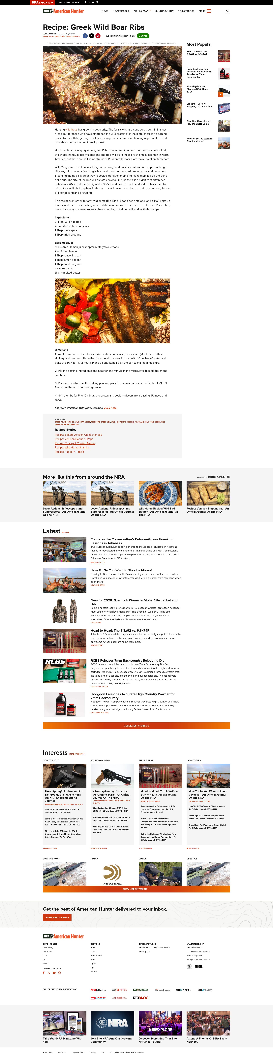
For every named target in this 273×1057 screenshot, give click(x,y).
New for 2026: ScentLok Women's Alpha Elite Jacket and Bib (134, 602)
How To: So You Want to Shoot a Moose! (121, 570)
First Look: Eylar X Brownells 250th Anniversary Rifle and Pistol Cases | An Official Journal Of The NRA (63, 834)
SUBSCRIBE (57, 917)
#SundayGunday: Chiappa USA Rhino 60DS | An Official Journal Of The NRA (111, 794)
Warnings (93, 1052)
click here (110, 408)
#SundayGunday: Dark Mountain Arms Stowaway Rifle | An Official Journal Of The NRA (111, 829)
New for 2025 (49, 848)
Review (99, 645)
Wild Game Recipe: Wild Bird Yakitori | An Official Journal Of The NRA (158, 511)
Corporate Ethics (78, 1052)
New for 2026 (121, 11)
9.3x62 (143, 801)
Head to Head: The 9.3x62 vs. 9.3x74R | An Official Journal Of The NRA (160, 794)
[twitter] (91, 34)
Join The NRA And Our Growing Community (111, 1040)
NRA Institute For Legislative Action (154, 947)
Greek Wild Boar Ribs (64, 422)
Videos (94, 971)
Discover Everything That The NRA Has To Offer (158, 1040)
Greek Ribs (105, 422)
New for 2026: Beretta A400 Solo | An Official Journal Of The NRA (62, 811)
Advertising (48, 947)
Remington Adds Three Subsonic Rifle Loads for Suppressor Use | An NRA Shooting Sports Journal (158, 809)
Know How (193, 801)
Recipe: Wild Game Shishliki (72, 447)
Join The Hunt (51, 858)
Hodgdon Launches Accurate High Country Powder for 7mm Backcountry (133, 696)
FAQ (45, 955)
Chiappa (96, 803)
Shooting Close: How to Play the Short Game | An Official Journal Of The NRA (206, 817)
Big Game (100, 585)
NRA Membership (194, 947)
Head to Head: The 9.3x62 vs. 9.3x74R (120, 630)
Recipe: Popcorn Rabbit (69, 452)
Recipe (63, 424)
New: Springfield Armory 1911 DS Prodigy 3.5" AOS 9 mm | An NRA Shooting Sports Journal (63, 796)
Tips (208, 801)
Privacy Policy (48, 1052)
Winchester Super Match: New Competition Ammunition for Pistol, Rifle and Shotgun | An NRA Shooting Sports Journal (159, 823)
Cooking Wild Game (135, 422)
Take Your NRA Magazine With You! (62, 1040)
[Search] (227, 11)
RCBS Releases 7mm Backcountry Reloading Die (127, 660)
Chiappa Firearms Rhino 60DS (106, 800)
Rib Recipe (95, 422)
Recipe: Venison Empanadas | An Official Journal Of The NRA (208, 510)
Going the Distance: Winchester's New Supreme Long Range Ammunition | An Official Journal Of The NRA (158, 837)
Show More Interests (152, 889)
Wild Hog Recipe (118, 422)
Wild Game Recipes (57, 36)
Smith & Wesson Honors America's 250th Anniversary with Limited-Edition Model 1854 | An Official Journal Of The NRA (64, 821)
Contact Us (48, 951)
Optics (143, 858)
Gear (98, 622)
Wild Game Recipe (152, 422)
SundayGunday (164, 11)
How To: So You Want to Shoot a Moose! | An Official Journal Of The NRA (208, 794)
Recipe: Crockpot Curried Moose (75, 443)
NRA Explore (144, 951)
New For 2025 (51, 760)
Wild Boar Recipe (82, 422)
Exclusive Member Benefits (198, 951)
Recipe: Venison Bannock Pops (74, 439)
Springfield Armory (54, 804)
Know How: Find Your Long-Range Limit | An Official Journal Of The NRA (207, 827)
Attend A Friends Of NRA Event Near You (207, 1040)
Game (68, 36)
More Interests (76, 754)
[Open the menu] (208, 11)
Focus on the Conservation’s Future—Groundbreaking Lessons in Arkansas (132, 541)
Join (60, 2)
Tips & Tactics (186, 11)
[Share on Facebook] (85, 34)
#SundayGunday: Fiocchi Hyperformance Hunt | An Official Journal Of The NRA (111, 819)
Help (45, 959)
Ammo (157, 801)
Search (46, 963)
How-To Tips (194, 760)
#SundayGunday (100, 760)
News (105, 11)
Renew (67, 2)
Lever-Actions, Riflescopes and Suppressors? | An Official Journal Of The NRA (64, 511)
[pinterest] (98, 34)
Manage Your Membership (198, 959)
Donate (75, 2)
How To (202, 801)
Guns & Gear (141, 11)
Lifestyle (76, 36)
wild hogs (71, 129)
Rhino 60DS (125, 800)
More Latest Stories (148, 725)
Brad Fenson (73, 424)
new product (77, 804)
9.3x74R (150, 801)
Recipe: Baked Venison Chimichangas (78, 435)
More (64, 532)
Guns (93, 959)
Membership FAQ (194, 955)
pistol (67, 804)
